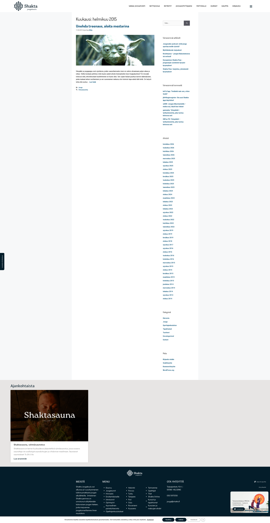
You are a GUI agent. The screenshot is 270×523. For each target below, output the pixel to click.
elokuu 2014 (167, 299)
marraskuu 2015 (169, 263)
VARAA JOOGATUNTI (137, 6)
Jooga (80, 87)
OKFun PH (166, 119)
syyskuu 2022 (168, 212)
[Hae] (187, 23)
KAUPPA (225, 6)
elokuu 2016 (167, 252)
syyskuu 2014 (168, 295)
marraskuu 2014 (169, 288)
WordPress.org (168, 370)
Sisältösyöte (167, 363)
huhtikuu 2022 (168, 223)
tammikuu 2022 (168, 227)
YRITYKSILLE (201, 6)
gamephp (166, 110)
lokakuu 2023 (168, 202)
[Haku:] (173, 23)
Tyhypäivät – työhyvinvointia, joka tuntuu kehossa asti (173, 113)
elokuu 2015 (167, 270)
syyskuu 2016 (168, 248)
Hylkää (180, 520)
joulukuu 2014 (168, 284)
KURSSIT (214, 6)
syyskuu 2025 (168, 166)
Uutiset (165, 340)
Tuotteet (166, 332)
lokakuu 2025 (168, 162)
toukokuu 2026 (168, 148)
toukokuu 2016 (168, 255)
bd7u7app (166, 91)
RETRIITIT (168, 6)
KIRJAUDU (236, 6)
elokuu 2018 (167, 241)
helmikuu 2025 (168, 184)
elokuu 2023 (167, 205)
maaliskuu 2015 (169, 277)
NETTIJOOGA (154, 6)
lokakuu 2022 (168, 209)
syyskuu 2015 (168, 266)
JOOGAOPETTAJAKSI (184, 6)
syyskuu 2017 (168, 245)
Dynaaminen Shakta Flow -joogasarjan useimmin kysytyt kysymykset (174, 62)
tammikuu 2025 (168, 187)
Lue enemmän (20, 458)
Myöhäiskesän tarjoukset (172, 50)
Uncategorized (168, 336)
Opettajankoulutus (170, 325)
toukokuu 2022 (168, 219)
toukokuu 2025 (168, 180)
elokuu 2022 (167, 216)
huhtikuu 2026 (168, 151)
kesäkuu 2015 (168, 273)
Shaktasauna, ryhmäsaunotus (29, 444)
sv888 (165, 104)
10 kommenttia (83, 90)
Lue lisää (92, 82)
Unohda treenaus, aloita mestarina (102, 26)
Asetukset (150, 520)
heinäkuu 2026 (168, 144)
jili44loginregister (169, 97)
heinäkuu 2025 (168, 173)
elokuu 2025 (167, 169)
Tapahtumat (167, 329)
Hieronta (166, 318)
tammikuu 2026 (168, 155)
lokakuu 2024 (168, 191)
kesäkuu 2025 (168, 176)
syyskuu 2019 (168, 230)
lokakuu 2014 (168, 291)
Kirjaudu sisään (168, 359)
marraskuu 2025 (169, 158)
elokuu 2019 (167, 234)
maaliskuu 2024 (169, 198)
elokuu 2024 (167, 194)
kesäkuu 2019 (168, 237)
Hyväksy (168, 520)
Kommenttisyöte (169, 366)
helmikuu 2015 (168, 281)
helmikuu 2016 (168, 259)
